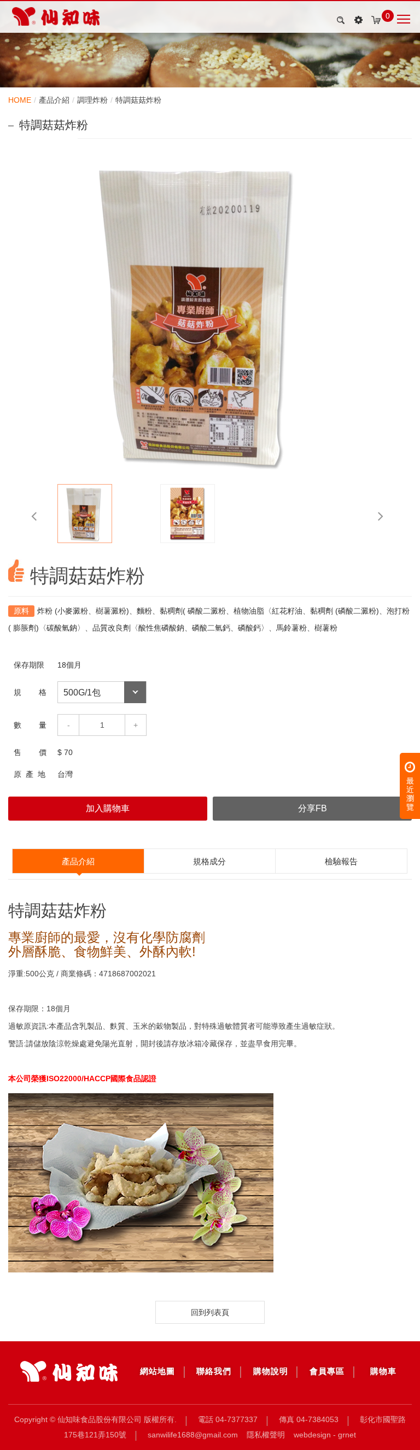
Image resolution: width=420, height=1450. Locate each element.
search (339, 20)
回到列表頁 (210, 1312)
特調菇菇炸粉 (138, 100)
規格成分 (209, 861)
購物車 (383, 1371)
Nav (404, 17)
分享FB (312, 808)
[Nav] (358, 20)
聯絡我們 (213, 1371)
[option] (210, 313)
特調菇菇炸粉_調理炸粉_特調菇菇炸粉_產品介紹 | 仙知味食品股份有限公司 (56, 16)
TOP (404, 1425)
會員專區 (327, 1371)
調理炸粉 (92, 100)
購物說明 (270, 1371)
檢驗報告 (341, 861)
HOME (19, 100)
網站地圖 (157, 1371)
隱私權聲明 (266, 1434)
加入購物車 (108, 808)
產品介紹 (54, 100)
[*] (69, 1371)
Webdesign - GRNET (325, 1434)
